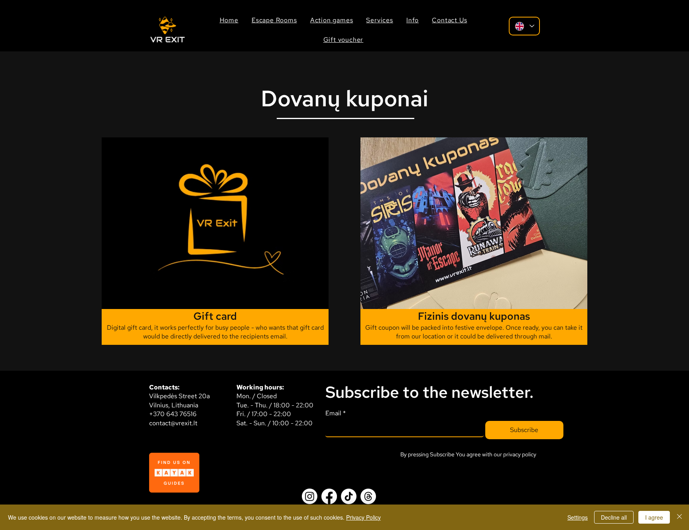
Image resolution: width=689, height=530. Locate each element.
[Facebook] (329, 496)
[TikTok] (348, 496)
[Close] (679, 517)
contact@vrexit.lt (173, 423)
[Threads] (368, 496)
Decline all (614, 517)
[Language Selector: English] (524, 26)
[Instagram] (309, 496)
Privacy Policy (363, 517)
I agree (654, 517)
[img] (167, 42)
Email (335, 413)
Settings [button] (577, 517)
